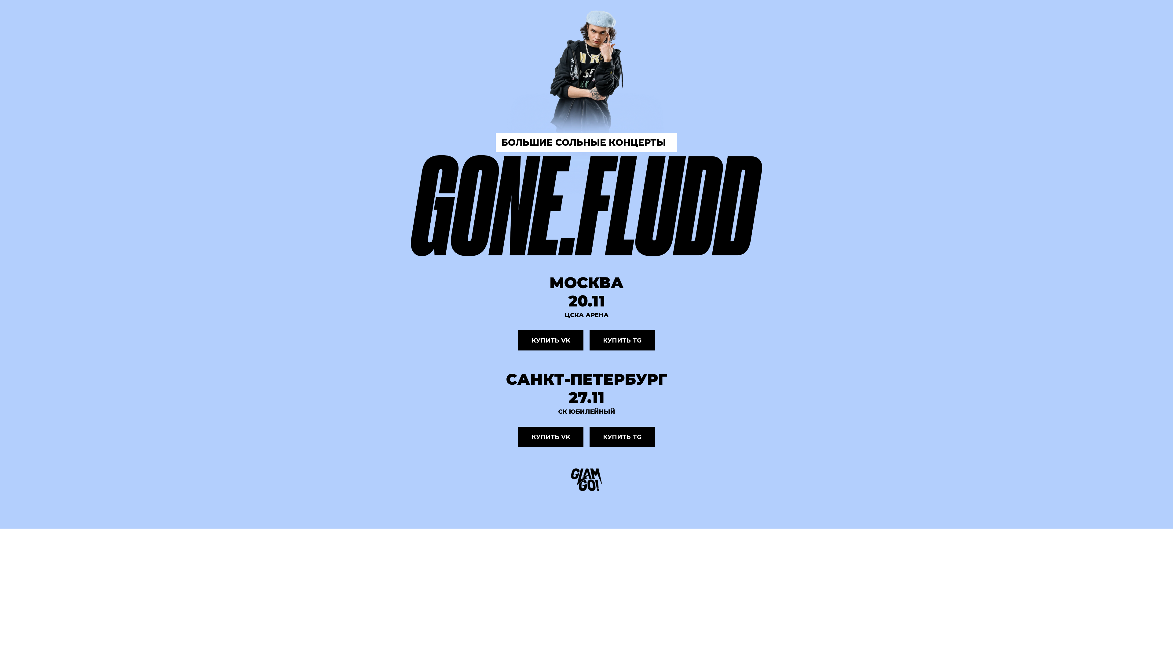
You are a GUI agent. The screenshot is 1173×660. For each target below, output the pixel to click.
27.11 (586, 397)
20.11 (586, 301)
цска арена (586, 315)
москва (587, 282)
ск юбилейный (586, 411)
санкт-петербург (586, 379)
